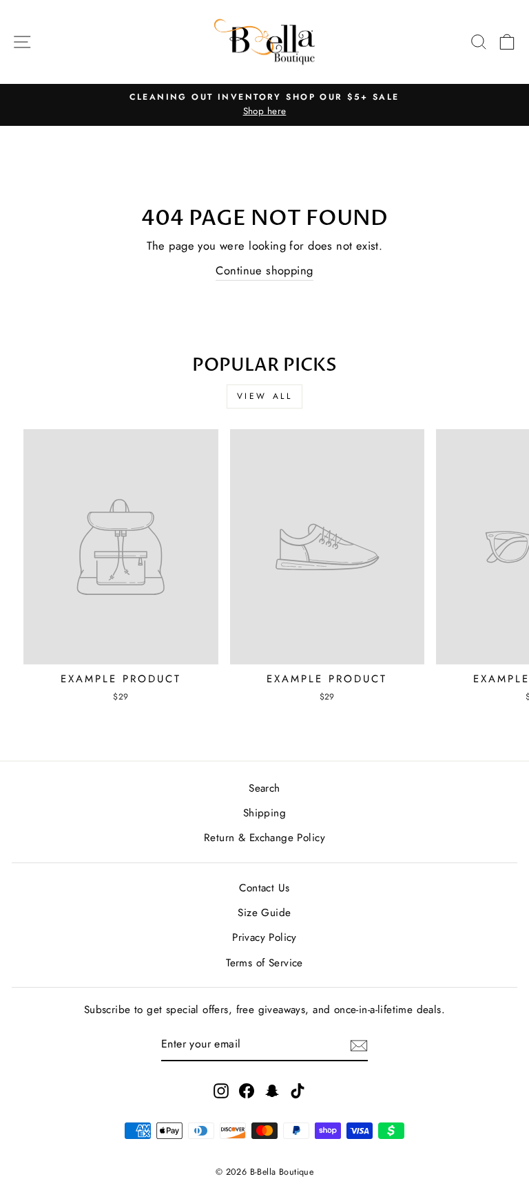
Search (264, 788)
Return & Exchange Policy (264, 837)
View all (265, 396)
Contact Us (264, 888)
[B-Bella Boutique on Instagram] (221, 1090)
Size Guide (264, 912)
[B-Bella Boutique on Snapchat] (272, 1090)
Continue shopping (264, 270)
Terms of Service (264, 962)
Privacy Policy (264, 937)
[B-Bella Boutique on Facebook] (246, 1090)
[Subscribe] (359, 1044)
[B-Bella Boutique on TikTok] (297, 1090)
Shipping (264, 813)
